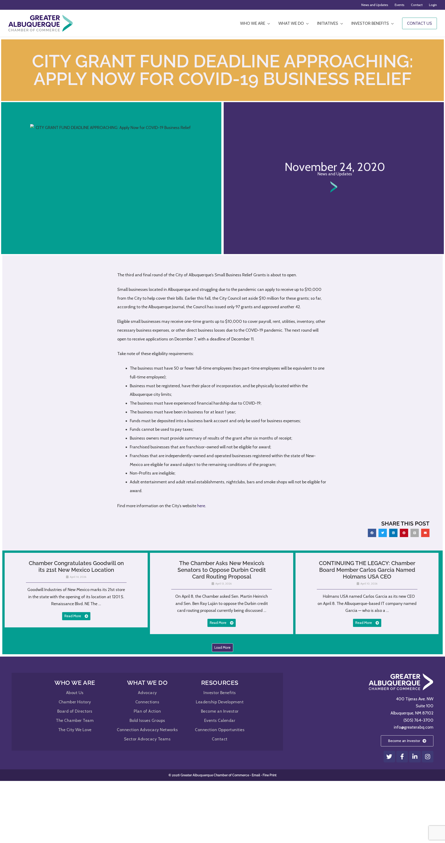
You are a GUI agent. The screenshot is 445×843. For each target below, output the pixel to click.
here (201, 505)
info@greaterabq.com (413, 727)
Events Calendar (219, 720)
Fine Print (270, 775)
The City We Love (75, 729)
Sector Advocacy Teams (147, 739)
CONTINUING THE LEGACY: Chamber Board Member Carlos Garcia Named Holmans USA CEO (367, 570)
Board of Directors (74, 711)
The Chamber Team (75, 720)
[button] (372, 533)
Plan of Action (147, 711)
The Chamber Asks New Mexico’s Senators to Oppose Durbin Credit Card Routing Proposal (222, 570)
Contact (220, 739)
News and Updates (335, 173)
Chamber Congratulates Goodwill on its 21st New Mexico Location (76, 566)
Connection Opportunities (220, 729)
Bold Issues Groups (147, 720)
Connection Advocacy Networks (147, 729)
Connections (147, 702)
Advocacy (147, 692)
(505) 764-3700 (418, 720)
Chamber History (75, 702)
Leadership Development (220, 702)
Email (256, 775)
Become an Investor (220, 711)
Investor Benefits (219, 692)
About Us (75, 692)
